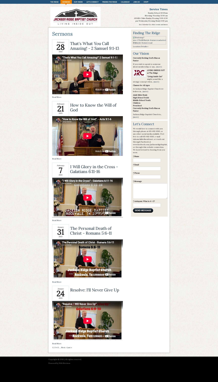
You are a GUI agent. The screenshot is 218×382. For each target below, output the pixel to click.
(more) (159, 67)
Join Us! (136, 2)
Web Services (64, 363)
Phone (136, 173)
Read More (56, 97)
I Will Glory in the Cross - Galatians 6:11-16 (94, 169)
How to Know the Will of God (93, 108)
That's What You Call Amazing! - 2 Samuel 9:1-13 (94, 46)
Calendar (125, 2)
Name (136, 156)
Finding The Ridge (109, 2)
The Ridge (54, 2)
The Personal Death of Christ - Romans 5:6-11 (91, 231)
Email (136, 165)
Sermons (66, 2)
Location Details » (140, 46)
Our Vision (78, 2)
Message (137, 181)
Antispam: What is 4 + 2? (144, 201)
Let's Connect (92, 2)
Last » (69, 347)
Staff (146, 2)
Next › (63, 347)
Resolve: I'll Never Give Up (94, 290)
